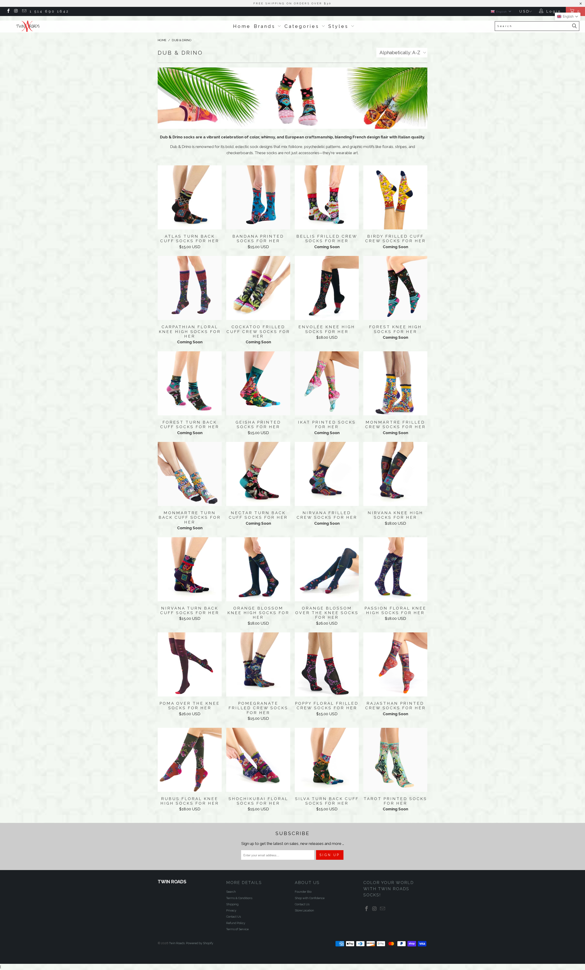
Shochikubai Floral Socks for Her (258, 760)
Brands (266, 26)
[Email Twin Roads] (23, 11)
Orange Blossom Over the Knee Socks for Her (327, 569)
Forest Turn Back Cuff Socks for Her (190, 383)
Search (231, 891)
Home (242, 26)
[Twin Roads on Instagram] (16, 11)
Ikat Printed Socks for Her (327, 383)
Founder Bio (303, 891)
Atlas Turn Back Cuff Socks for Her (190, 197)
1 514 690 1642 (49, 11)
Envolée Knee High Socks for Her (327, 288)
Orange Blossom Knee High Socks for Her (258, 569)
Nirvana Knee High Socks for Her (395, 474)
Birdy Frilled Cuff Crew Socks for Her (395, 197)
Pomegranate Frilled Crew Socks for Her (258, 664)
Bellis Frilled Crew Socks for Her (327, 197)
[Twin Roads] (49, 26)
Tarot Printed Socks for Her (395, 760)
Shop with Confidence (309, 898)
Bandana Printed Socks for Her (258, 197)
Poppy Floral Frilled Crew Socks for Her (327, 664)
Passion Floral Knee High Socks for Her (395, 569)
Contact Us (233, 916)
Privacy (231, 910)
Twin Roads (177, 943)
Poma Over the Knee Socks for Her (190, 664)
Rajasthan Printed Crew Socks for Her (395, 664)
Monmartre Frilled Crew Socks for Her (395, 383)
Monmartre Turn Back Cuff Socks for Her (190, 474)
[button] (567, 16)
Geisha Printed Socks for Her (258, 383)
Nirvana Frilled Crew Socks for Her (327, 474)
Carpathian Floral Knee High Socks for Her (190, 288)
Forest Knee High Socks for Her (395, 288)
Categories (303, 26)
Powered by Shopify (199, 943)
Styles (339, 26)
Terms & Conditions (239, 898)
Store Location (304, 910)
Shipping (232, 904)
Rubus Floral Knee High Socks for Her (190, 760)
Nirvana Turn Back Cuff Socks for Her (190, 569)
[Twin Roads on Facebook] (8, 11)
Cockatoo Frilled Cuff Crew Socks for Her (258, 288)
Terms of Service (237, 929)
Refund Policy (235, 923)
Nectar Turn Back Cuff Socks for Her (258, 474)
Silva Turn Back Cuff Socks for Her (327, 760)
